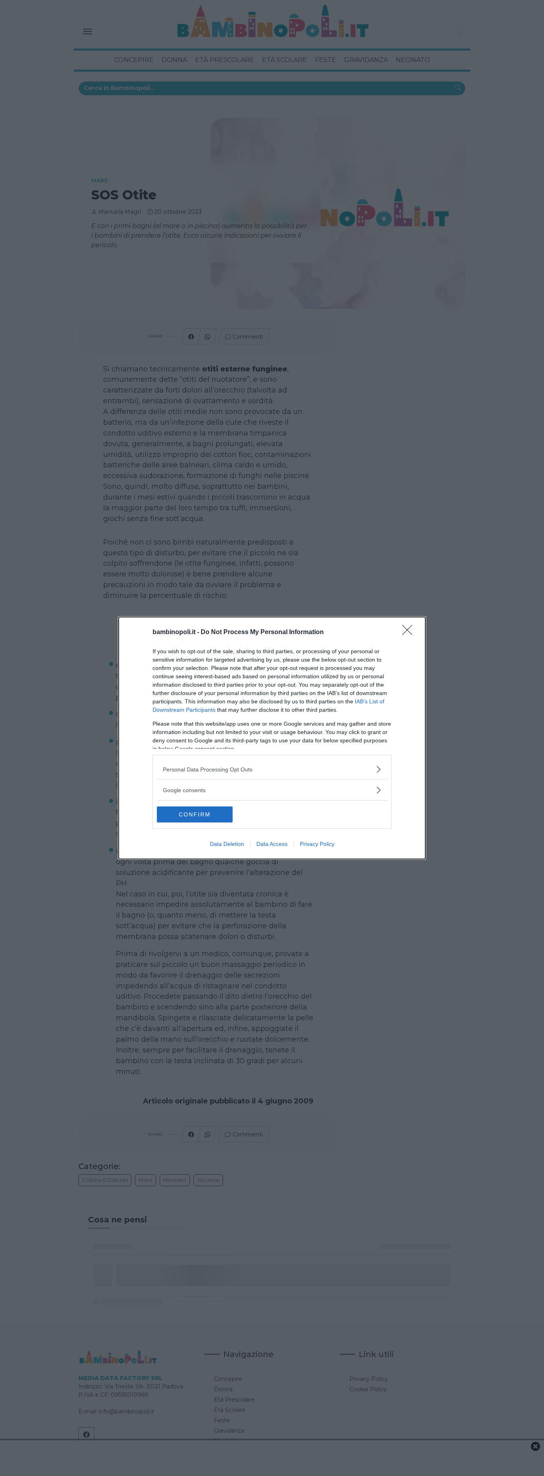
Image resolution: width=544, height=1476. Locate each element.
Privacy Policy (317, 844)
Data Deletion (227, 844)
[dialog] (272, 738)
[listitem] (272, 769)
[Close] (409, 632)
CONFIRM (195, 814)
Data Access (272, 844)
